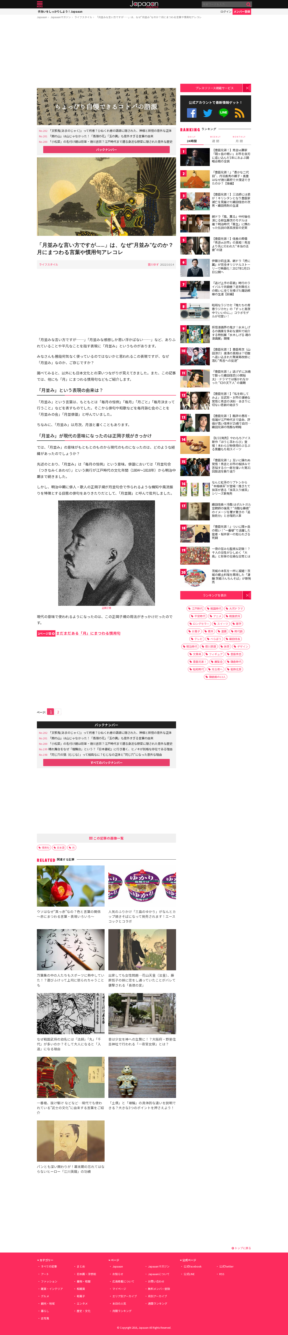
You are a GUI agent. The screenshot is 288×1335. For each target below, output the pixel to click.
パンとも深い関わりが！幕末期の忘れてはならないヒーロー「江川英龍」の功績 (71, 1169)
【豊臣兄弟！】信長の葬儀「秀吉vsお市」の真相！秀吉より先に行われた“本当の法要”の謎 (231, 244)
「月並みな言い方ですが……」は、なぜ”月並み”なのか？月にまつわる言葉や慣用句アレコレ (149, 17)
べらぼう (215, 639)
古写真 (45, 1318)
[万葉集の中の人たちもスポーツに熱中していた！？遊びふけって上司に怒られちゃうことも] (71, 950)
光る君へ (217, 669)
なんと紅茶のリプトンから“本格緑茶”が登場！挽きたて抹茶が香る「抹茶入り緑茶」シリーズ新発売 (231, 488)
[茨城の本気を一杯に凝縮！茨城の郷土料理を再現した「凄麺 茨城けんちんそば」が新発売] (195, 578)
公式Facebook (191, 113)
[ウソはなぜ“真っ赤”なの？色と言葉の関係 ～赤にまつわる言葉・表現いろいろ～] (71, 886)
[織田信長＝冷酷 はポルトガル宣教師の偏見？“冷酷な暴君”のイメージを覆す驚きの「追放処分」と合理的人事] (195, 512)
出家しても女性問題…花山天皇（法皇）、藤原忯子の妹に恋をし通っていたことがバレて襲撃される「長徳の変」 (142, 980)
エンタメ (82, 1303)
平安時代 (199, 616)
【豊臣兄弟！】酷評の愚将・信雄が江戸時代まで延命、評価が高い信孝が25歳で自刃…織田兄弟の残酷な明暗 (231, 421)
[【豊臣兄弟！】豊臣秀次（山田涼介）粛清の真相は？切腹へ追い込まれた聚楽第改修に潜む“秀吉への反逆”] (195, 357)
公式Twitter (207, 113)
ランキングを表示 (214, 595)
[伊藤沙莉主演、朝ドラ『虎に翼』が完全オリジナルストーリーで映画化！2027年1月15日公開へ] (195, 268)
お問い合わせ (156, 1281)
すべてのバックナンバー (106, 762)
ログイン (226, 11)
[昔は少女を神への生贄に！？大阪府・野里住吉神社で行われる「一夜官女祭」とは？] (142, 1014)
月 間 (239, 139)
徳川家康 (210, 646)
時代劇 (238, 631)
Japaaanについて (159, 1274)
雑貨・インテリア (52, 1289)
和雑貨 (81, 1289)
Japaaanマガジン (61, 17)
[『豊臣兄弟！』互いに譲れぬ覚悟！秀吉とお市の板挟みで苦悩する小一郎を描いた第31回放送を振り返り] (195, 467)
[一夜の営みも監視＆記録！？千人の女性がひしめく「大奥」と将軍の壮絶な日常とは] (195, 556)
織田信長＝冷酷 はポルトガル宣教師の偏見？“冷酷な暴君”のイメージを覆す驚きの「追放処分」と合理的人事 (231, 510)
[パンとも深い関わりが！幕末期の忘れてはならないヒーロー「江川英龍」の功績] (71, 1141)
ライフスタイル (83, 17)
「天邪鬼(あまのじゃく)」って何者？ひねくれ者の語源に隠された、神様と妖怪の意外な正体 (110, 130)
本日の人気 (119, 1303)
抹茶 (226, 646)
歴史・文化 (83, 1311)
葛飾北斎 (235, 669)
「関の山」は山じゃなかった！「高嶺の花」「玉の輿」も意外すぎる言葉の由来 (100, 136)
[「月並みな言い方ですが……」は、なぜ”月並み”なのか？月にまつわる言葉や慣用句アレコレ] (106, 197)
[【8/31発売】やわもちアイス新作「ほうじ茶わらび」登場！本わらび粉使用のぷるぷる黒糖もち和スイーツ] (195, 445)
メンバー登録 (242, 11)
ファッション (49, 1281)
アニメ (217, 616)
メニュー (40, 4)
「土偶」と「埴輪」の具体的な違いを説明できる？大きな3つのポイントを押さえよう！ (142, 1105)
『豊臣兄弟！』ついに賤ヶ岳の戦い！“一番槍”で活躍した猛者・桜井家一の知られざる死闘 (231, 532)
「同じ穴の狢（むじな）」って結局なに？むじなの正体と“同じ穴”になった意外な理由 (105, 754)
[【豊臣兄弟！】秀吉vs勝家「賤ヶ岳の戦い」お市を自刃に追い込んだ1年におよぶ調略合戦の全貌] (195, 157)
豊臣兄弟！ (200, 662)
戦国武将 (234, 616)
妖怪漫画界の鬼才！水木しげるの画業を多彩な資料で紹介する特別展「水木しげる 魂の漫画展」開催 (231, 333)
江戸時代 (197, 608)
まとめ (81, 1266)
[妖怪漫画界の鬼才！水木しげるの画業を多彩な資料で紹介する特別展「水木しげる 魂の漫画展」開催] (195, 334)
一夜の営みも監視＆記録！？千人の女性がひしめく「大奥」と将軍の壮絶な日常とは (231, 552)
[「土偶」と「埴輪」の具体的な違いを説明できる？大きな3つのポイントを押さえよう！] (142, 1078)
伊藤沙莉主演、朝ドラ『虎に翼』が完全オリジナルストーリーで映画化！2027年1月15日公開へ (231, 266)
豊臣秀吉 (235, 654)
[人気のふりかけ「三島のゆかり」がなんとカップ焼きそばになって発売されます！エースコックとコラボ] (142, 886)
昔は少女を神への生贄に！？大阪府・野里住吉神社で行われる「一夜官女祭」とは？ (142, 1041)
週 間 (215, 139)
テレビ (198, 639)
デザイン (242, 646)
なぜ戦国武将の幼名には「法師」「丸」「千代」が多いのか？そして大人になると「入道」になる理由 (69, 1044)
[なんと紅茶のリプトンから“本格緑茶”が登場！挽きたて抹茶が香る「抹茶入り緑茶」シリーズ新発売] (195, 489)
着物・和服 (83, 1281)
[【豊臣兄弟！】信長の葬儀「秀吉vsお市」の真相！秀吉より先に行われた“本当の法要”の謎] (195, 246)
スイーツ (222, 624)
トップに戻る (242, 1248)
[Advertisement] (106, 54)
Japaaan (144, 4)
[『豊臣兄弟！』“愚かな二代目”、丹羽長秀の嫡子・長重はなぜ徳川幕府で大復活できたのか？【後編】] (195, 179)
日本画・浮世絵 (86, 1274)
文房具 (197, 654)
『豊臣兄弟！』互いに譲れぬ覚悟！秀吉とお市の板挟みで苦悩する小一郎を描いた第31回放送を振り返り (231, 466)
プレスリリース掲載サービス (214, 88)
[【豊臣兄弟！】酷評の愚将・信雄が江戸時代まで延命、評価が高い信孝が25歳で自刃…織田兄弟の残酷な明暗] (195, 423)
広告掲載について (123, 1281)
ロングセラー (201, 624)
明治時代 (191, 646)
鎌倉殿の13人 (217, 677)
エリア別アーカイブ (124, 1296)
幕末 (210, 631)
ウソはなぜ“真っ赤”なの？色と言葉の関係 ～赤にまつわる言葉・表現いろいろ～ (69, 914)
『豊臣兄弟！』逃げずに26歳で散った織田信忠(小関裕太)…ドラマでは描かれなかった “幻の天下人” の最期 (231, 377)
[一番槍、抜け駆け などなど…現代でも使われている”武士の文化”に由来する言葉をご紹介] (71, 1078)
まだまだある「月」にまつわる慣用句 (79, 633)
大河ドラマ (236, 608)
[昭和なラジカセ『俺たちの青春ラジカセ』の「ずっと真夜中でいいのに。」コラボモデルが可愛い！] (195, 312)
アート (45, 1274)
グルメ (45, 1296)
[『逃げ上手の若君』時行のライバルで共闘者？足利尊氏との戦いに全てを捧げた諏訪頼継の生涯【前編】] (195, 290)
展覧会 (218, 662)
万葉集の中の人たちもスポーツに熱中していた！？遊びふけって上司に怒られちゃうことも (70, 980)
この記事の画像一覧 (108, 838)
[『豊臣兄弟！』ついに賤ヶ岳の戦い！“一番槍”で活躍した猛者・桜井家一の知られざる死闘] (195, 534)
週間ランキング (157, 1303)
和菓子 (81, 1296)
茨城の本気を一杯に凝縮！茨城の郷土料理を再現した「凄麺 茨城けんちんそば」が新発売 (231, 576)
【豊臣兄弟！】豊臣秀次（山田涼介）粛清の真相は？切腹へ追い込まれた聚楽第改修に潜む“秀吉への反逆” (231, 355)
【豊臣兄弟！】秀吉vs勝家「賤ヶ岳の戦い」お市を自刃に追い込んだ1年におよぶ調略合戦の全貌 (231, 155)
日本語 (61, 847)
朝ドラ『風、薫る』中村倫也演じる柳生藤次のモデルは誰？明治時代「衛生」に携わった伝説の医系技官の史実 (231, 222)
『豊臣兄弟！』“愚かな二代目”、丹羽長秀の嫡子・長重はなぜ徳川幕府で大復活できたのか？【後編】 (231, 178)
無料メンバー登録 (159, 1289)
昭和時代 (198, 669)
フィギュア (216, 654)
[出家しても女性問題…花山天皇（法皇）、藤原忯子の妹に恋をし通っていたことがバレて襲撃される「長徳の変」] (142, 950)
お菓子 (196, 631)
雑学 (238, 624)
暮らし (45, 1311)
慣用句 (45, 847)
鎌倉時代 (235, 662)
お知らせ (117, 1274)
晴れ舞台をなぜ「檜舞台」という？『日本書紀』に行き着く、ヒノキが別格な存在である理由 (110, 749)
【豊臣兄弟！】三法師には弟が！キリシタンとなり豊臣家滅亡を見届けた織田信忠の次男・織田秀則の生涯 (231, 200)
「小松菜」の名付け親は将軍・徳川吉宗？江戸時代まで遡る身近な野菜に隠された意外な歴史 (110, 141)
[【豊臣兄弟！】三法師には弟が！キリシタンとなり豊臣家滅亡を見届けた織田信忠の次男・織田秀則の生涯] (195, 202)
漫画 (224, 631)
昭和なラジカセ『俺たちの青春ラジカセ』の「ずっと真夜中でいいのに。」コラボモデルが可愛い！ (231, 311)
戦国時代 (215, 608)
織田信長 (234, 639)
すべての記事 (49, 1266)
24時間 (192, 139)
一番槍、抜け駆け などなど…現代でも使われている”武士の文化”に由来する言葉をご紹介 (70, 1107)
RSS (239, 113)
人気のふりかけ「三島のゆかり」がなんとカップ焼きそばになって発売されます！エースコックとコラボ (142, 916)
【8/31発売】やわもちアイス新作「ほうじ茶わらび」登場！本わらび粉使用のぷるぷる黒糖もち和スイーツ (231, 443)
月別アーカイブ (157, 1296)
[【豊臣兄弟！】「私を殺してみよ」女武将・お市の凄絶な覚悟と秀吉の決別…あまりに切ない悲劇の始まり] (195, 401)
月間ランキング (122, 1311)
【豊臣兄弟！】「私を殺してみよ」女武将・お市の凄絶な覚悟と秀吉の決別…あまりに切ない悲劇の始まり (231, 399)
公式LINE (223, 113)
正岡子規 (106, 607)
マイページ (119, 1289)
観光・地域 (48, 1303)
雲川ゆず (153, 264)
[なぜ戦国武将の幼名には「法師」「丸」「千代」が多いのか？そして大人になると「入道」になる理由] (71, 1014)
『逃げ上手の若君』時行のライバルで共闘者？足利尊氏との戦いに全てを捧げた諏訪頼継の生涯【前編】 (231, 288)
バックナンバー (106, 149)
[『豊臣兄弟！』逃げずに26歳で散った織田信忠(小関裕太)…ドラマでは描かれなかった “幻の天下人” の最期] (195, 379)
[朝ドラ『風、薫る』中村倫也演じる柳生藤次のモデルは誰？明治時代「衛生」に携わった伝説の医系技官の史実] (195, 224)
